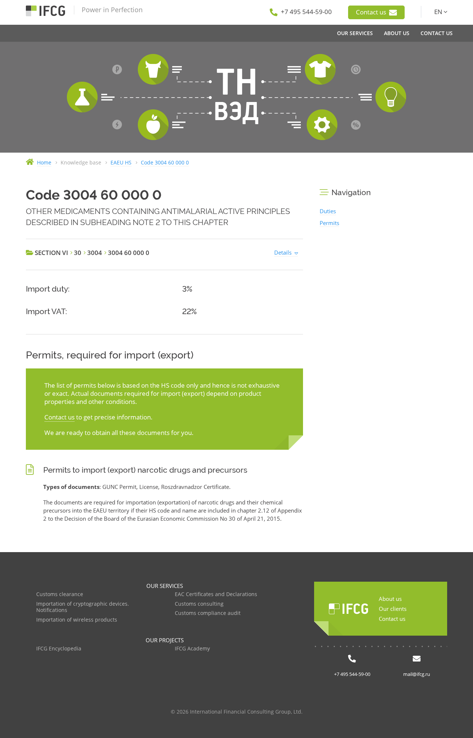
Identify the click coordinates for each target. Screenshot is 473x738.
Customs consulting (199, 604)
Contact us (372, 12)
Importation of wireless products (76, 620)
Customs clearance (59, 594)
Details (283, 252)
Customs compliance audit (208, 613)
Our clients (392, 608)
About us (390, 598)
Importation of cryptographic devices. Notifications (82, 607)
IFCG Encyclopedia (58, 649)
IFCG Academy (192, 649)
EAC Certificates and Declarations (216, 594)
